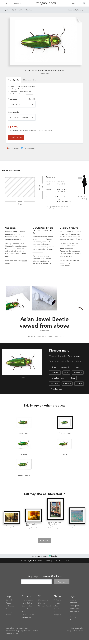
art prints (29, 94)
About (8, 603)
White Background (57, 389)
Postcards (25, 612)
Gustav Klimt (74, 528)
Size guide (32, 99)
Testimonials (10, 606)
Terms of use (74, 608)
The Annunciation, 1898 (32, 525)
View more (44, 540)
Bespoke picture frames (24, 631)
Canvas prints (27, 606)
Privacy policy (74, 605)
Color (77, 367)
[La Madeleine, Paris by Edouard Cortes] (12, 517)
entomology (55, 373)
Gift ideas (41, 603)
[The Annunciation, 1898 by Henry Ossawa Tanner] (33, 515)
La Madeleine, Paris (10, 526)
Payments (9, 609)
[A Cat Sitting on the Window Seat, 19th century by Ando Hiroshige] (55, 509)
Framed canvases (28, 609)
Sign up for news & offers (44, 576)
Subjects (13, 10)
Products (18, 3)
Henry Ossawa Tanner (33, 528)
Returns (9, 615)
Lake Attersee (74, 526)
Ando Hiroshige (53, 528)
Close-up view (66, 367)
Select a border (13, 112)
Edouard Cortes (9, 528)
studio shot (67, 384)
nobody (72, 378)
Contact (9, 600)
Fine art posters (28, 600)
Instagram (57, 615)
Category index (59, 612)
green (66, 373)
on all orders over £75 (44, 561)
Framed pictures (28, 603)
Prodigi (80, 628)
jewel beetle (77, 373)
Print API (73, 628)
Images (7, 3)
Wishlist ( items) (44, 606)
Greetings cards (28, 615)
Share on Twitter (29, 148)
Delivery (63, 243)
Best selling (58, 600)
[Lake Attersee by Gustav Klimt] (77, 515)
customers (47, 264)
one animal (54, 384)
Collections (28, 10)
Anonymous (44, 73)
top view (79, 384)
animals (53, 367)
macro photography (57, 378)
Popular (6, 10)
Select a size (22, 99)
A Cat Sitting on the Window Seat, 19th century (55, 524)
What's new (26, 618)
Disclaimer (73, 620)
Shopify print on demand (74, 631)
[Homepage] (44, 3)
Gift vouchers (43, 600)
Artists (20, 10)
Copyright (73, 617)
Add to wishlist (13, 148)
